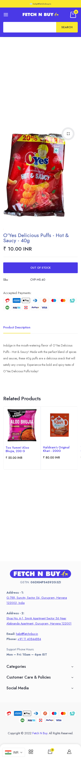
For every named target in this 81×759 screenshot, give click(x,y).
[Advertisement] (40, 79)
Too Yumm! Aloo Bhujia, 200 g (17, 449)
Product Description (16, 327)
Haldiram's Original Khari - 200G (56, 449)
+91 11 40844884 (29, 639)
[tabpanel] (22, 438)
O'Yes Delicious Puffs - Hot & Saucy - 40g (36, 237)
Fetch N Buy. (40, 733)
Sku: (5, 279)
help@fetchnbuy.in (27, 634)
